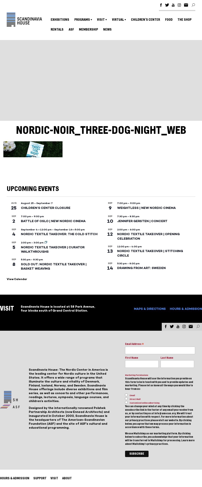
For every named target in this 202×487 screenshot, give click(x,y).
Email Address (134, 344)
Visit (101, 19)
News (107, 29)
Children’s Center (145, 19)
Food (169, 19)
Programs (82, 19)
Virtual (118, 19)
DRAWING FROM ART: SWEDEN (141, 268)
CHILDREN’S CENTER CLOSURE (45, 208)
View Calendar (17, 279)
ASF (71, 29)
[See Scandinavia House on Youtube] (173, 5)
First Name (131, 358)
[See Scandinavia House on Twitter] (167, 5)
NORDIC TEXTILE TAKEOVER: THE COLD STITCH (59, 234)
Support (40, 478)
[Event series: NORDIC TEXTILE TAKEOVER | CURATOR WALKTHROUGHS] (45, 242)
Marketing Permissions (136, 375)
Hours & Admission (186, 309)
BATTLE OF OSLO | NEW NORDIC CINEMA (53, 221)
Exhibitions (60, 19)
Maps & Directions (150, 309)
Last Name (167, 358)
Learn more (188, 440)
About (67, 478)
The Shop (185, 19)
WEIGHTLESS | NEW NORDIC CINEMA (146, 208)
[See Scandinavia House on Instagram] (179, 5)
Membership (88, 29)
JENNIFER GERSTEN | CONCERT (142, 221)
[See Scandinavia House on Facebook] (161, 5)
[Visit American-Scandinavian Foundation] (10, 406)
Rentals (57, 29)
